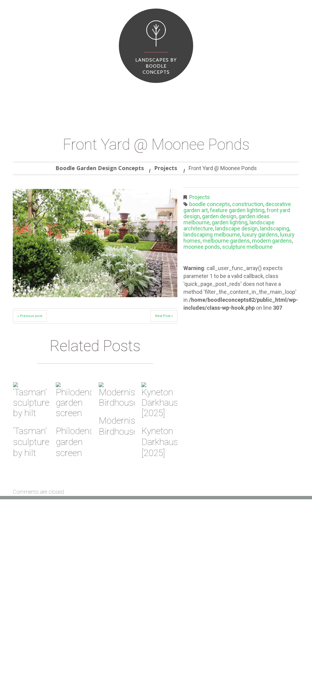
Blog (94, 94)
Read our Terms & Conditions (142, 606)
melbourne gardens (226, 240)
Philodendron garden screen (81, 442)
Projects (77, 94)
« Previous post (29, 316)
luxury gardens (260, 234)
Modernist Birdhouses (121, 426)
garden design (219, 216)
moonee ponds (201, 247)
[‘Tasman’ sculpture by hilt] (31, 400)
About (35, 94)
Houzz (117, 579)
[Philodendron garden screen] (74, 400)
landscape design (236, 228)
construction (247, 204)
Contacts (112, 94)
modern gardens (272, 240)
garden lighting (229, 222)
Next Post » (164, 316)
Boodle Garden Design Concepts (99, 168)
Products (55, 94)
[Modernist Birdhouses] (117, 395)
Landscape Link (127, 588)
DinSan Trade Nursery (135, 597)
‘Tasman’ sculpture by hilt (31, 442)
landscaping (274, 228)
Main (20, 94)
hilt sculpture (126, 570)
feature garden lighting (237, 210)
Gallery (209, 664)
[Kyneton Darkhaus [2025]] (159, 400)
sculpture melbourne (247, 247)
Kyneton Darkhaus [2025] (159, 442)
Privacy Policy (126, 615)
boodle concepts (209, 204)
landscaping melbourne (211, 234)
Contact (287, 664)
